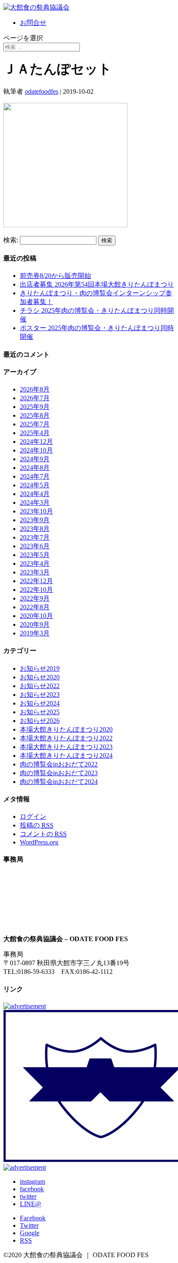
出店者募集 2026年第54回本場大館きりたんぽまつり (97, 284)
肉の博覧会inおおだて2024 (59, 781)
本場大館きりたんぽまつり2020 (66, 729)
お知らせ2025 (40, 711)
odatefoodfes (41, 91)
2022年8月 (35, 607)
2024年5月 (35, 485)
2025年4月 (35, 432)
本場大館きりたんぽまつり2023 (66, 746)
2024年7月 (35, 476)
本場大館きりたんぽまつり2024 (66, 755)
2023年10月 (36, 511)
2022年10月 (36, 589)
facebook (32, 1188)
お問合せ (33, 22)
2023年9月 (35, 519)
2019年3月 (35, 633)
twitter (28, 1196)
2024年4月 (35, 493)
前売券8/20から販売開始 (55, 275)
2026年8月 (35, 389)
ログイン (33, 816)
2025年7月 (35, 424)
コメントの (43, 833)
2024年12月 (36, 441)
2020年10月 (36, 615)
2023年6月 (35, 546)
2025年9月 (35, 406)
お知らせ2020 (40, 677)
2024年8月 (35, 467)
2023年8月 (35, 528)
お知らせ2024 (40, 703)
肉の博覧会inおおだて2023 (59, 772)
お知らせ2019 (40, 668)
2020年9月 (35, 624)
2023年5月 (35, 554)
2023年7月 (35, 537)
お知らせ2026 (40, 720)
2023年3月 (35, 572)
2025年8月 (35, 415)
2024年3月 (35, 502)
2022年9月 (35, 598)
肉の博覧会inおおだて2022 (59, 764)
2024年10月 (36, 450)
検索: (10, 239)
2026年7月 (35, 398)
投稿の (36, 825)
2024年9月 (35, 458)
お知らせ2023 (40, 694)
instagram (32, 1181)
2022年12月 (36, 580)
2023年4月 (35, 563)
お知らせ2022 (40, 685)
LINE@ (30, 1203)
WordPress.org (39, 842)
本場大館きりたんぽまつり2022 (66, 738)
